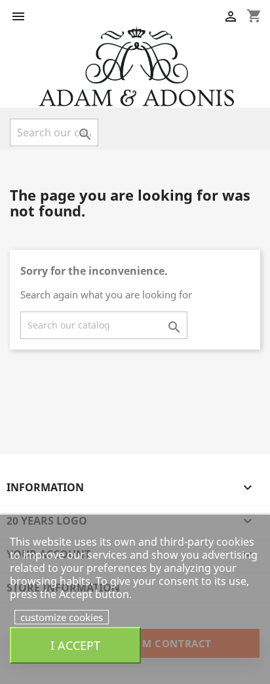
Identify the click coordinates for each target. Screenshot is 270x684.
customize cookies (61, 617)
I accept (75, 645)
